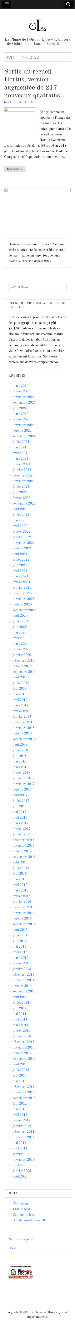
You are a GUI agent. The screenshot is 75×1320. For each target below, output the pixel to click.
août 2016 (20, 862)
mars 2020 (20, 644)
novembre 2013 (24, 1047)
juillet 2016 (21, 868)
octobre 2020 (22, 604)
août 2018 (20, 745)
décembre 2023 (23, 475)
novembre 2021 (24, 543)
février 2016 (21, 896)
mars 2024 (20, 458)
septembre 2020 (24, 610)
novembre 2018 (24, 728)
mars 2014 (20, 1025)
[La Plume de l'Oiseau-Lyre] (37, 23)
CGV (12, 1248)
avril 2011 (20, 1148)
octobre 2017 (22, 789)
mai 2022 (19, 520)
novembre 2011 (24, 1137)
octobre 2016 (22, 851)
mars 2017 (20, 823)
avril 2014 (20, 1019)
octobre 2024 (22, 430)
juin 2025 (20, 408)
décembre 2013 (23, 1042)
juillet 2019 (21, 683)
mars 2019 (20, 705)
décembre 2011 (23, 1131)
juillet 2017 (21, 801)
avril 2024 (20, 453)
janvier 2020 (22, 655)
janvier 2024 (22, 470)
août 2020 (20, 616)
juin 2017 (20, 806)
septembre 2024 (24, 436)
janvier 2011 (22, 1154)
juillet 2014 (21, 1002)
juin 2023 (20, 492)
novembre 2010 (24, 1160)
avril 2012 (20, 1115)
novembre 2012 (24, 1092)
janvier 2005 (22, 1171)
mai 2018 (19, 761)
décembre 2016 (23, 840)
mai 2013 (19, 1081)
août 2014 (20, 997)
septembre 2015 (24, 924)
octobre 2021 (22, 548)
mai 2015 (19, 946)
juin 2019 (20, 688)
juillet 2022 (21, 515)
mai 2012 (19, 1109)
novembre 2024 (24, 425)
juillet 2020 (21, 621)
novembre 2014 (24, 980)
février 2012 (21, 1120)
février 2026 (21, 391)
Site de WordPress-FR (29, 1220)
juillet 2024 (21, 442)
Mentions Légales (21, 1239)
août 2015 (20, 930)
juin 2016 (20, 873)
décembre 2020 (23, 593)
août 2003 (20, 1176)
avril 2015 (20, 952)
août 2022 (20, 509)
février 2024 (21, 464)
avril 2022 (20, 526)
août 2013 (20, 1064)
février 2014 (21, 1031)
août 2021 (20, 554)
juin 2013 (20, 1075)
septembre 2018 (24, 739)
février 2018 (21, 773)
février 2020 (21, 649)
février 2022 (21, 531)
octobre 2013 (22, 1053)
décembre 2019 (23, 660)
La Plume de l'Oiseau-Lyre (46, 1312)
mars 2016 (20, 890)
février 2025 (21, 419)
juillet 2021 (21, 559)
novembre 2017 (24, 784)
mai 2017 (19, 812)
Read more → (15, 169)
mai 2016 (19, 879)
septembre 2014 (24, 991)
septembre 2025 (24, 402)
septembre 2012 (24, 1098)
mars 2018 (20, 767)
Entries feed (21, 1209)
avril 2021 (20, 571)
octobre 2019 (22, 666)
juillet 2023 (21, 487)
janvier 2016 (22, 902)
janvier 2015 (22, 969)
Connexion (20, 1203)
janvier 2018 (22, 778)
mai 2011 (19, 1143)
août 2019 (20, 677)
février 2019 (21, 711)
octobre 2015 (22, 918)
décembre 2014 (23, 974)
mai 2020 (19, 632)
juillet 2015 (21, 935)
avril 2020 (20, 638)
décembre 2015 (23, 907)
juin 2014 (20, 1008)
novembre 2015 (24, 913)
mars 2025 (20, 414)
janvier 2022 (22, 537)
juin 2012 (20, 1103)
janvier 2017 (22, 834)
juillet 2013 (21, 1070)
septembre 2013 (24, 1059)
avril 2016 (20, 885)
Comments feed (24, 1215)
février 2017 (21, 829)
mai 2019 (19, 694)
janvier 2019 (22, 716)
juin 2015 (20, 941)
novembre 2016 (24, 845)
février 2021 (21, 582)
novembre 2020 (24, 599)
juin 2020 (20, 627)
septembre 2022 (24, 503)
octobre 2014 (22, 986)
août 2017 (20, 795)
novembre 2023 (24, 481)
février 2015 (21, 963)
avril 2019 (20, 700)
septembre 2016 (24, 857)
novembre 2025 (24, 397)
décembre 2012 (23, 1087)
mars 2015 (20, 958)
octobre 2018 (22, 733)
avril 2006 (20, 1165)
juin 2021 (20, 565)
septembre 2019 (24, 672)
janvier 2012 (22, 1126)
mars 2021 (20, 576)
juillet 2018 (21, 750)
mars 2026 (20, 386)
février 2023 (21, 498)
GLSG (12, 102)
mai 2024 (19, 447)
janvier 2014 (22, 1036)
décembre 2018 (23, 722)
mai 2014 (19, 1014)
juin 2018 (20, 756)
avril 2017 (20, 817)
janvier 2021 (22, 587)
